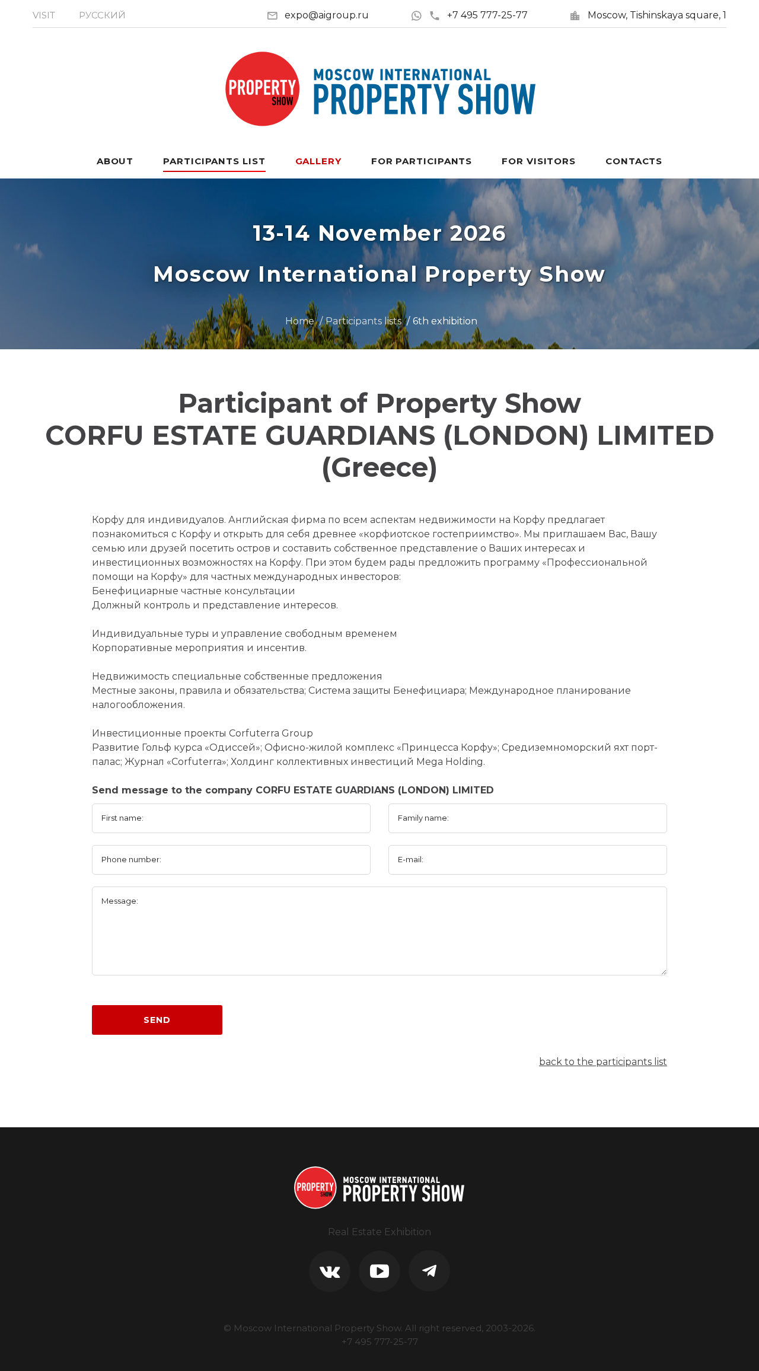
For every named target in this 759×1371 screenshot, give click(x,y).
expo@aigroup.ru (327, 15)
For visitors (539, 161)
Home (299, 321)
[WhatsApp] (419, 15)
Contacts (633, 161)
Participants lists (363, 321)
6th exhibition (445, 321)
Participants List (214, 161)
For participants (421, 161)
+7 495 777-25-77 (487, 15)
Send (156, 1020)
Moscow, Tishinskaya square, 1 (657, 15)
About (115, 161)
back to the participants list (603, 1061)
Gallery (318, 161)
